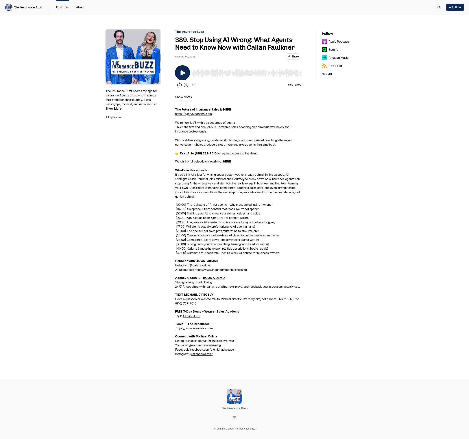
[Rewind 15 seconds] (179, 84)
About (80, 7)
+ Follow (455, 7)
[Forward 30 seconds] (186, 84)
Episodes (62, 7)
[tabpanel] (238, 233)
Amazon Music (338, 57)
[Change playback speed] (193, 84)
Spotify (333, 49)
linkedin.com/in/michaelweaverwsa (210, 341)
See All (327, 74)
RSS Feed (335, 66)
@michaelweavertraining (204, 345)
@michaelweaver (201, 354)
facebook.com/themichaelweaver (212, 349)
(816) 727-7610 (185, 303)
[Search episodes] (438, 7)
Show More (114, 108)
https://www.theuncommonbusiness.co (221, 270)
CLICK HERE (191, 316)
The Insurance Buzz (28, 7)
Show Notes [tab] (183, 97)
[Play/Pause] (182, 73)
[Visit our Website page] (234, 418)
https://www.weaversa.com (194, 328)
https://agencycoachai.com (193, 114)
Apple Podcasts (339, 41)
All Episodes (114, 117)
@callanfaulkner (200, 265)
